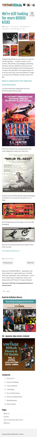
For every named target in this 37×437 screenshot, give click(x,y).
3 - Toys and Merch (23, 26)
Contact (6, 417)
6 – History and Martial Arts (13, 397)
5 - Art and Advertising (15, 29)
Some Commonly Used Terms (13, 420)
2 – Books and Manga (12, 382)
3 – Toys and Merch (11, 386)
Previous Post (7, 263)
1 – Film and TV (10, 378)
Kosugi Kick (5, 258)
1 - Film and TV (14, 26)
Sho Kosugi (11, 258)
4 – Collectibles (9, 389)
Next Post (30, 263)
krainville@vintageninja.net (10, 251)
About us (6, 413)
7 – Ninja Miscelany (11, 400)
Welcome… (7, 423)
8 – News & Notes (10, 404)
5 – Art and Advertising (12, 393)
